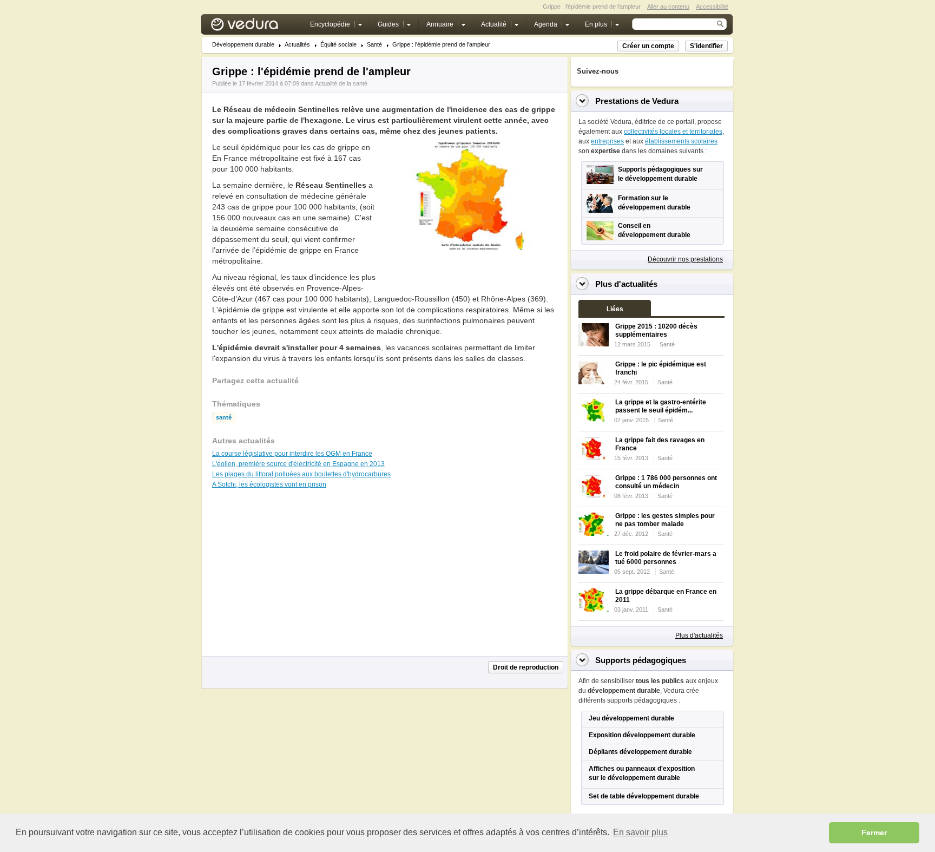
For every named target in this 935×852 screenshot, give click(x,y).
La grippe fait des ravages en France (659, 444)
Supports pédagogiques (640, 660)
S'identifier (706, 46)
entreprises (607, 141)
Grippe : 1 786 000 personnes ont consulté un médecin (666, 482)
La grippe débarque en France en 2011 (665, 596)
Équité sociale (338, 45)
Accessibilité (712, 6)
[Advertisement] (469, 275)
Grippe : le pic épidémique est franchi (660, 368)
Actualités (297, 45)
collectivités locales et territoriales (673, 131)
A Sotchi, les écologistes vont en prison (269, 484)
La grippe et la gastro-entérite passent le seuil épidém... (660, 406)
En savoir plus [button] (640, 832)
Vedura (257, 26)
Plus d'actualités (699, 635)
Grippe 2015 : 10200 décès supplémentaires (656, 330)
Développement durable (243, 45)
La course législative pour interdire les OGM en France (292, 453)
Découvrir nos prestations (685, 259)
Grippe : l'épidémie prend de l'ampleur (441, 45)
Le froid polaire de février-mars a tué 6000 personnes (665, 558)
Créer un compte (648, 46)
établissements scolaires (681, 141)
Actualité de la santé (341, 83)
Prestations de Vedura (637, 101)
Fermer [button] (874, 832)
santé (224, 418)
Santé (374, 45)
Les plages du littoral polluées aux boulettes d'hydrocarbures (301, 474)
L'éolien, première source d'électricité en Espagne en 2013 (298, 464)
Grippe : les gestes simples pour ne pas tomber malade (665, 520)
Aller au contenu (668, 6)
